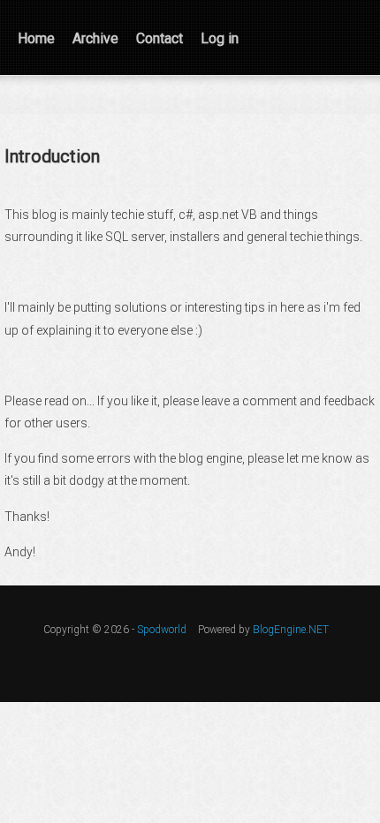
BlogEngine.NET (291, 629)
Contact (159, 38)
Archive (95, 38)
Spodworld (161, 629)
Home (36, 38)
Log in (220, 38)
